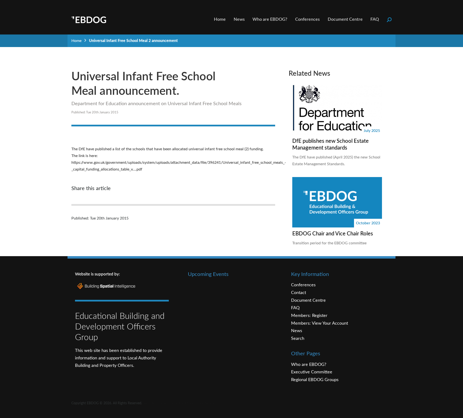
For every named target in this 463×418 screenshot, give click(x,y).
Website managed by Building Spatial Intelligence (178, 403)
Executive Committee (311, 372)
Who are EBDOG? (269, 19)
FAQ (374, 19)
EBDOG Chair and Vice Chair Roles (332, 233)
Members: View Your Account (319, 323)
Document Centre (345, 19)
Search (297, 338)
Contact (298, 293)
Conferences (307, 19)
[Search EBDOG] (389, 19)
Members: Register (309, 316)
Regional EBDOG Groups (315, 380)
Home (220, 19)
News (239, 19)
